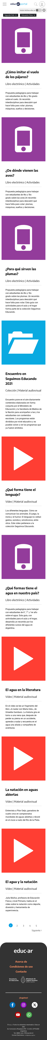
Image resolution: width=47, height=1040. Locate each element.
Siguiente (37, 930)
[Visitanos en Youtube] (18, 1015)
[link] (42, 4)
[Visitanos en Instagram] (23, 1005)
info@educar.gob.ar (30, 1035)
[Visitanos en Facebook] (12, 1005)
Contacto (21, 971)
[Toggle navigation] (2, 1)
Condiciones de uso (21, 966)
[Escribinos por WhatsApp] (29, 1015)
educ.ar (11, 1024)
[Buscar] (35, 4)
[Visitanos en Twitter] (35, 1005)
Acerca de (21, 961)
